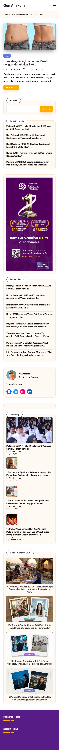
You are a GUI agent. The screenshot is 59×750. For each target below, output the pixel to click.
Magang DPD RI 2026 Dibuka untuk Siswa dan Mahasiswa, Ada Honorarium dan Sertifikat (27, 163)
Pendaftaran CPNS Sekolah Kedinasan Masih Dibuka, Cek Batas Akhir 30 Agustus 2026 (27, 344)
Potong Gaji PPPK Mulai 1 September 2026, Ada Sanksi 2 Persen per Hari (28, 127)
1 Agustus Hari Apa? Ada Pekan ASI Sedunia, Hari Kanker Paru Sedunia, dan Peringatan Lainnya (29, 474)
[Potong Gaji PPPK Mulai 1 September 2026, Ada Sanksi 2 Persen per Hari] (29, 430)
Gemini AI (30, 580)
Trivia (7, 56)
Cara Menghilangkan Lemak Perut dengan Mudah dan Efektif (25, 62)
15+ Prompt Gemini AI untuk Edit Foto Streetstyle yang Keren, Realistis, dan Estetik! (29, 662)
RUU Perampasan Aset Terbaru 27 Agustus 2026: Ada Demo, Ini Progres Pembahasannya (29, 353)
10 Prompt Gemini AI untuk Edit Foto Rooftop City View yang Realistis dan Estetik (29, 698)
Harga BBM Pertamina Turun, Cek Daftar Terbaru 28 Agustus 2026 (29, 154)
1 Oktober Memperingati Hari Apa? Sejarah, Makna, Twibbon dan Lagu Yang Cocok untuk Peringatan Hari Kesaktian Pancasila (27, 532)
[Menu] (54, 5)
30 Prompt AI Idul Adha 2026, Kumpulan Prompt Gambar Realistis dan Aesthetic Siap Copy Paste (29, 589)
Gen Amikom (14, 5)
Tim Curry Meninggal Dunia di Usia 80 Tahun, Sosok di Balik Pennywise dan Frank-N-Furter (27, 334)
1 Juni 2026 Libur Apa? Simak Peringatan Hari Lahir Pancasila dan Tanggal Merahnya (27, 502)
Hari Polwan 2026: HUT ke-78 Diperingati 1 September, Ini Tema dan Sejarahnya (26, 136)
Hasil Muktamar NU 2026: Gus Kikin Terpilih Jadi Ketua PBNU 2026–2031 (28, 145)
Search (13, 100)
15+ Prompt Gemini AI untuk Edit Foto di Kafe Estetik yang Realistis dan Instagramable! (29, 626)
